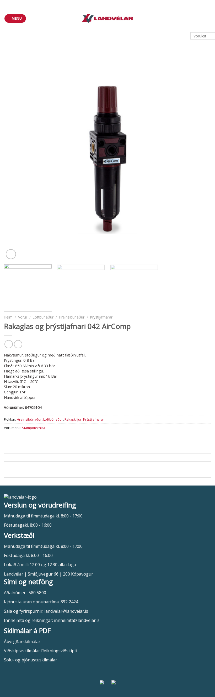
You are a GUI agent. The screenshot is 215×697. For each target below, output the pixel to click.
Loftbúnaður (43, 317)
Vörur (22, 317)
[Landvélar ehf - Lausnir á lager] (107, 18)
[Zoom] (11, 254)
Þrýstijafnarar (101, 317)
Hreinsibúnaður (71, 317)
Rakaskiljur (73, 419)
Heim (8, 317)
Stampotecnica (33, 427)
